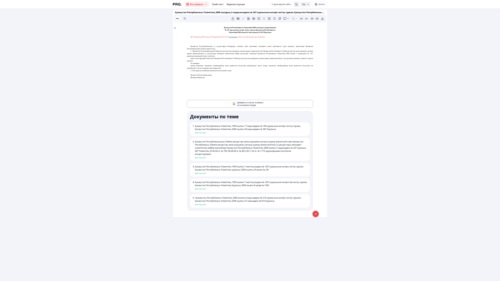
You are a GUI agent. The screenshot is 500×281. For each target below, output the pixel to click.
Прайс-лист (218, 4)
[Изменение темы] (296, 4)
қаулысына (233, 37)
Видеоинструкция (236, 4)
